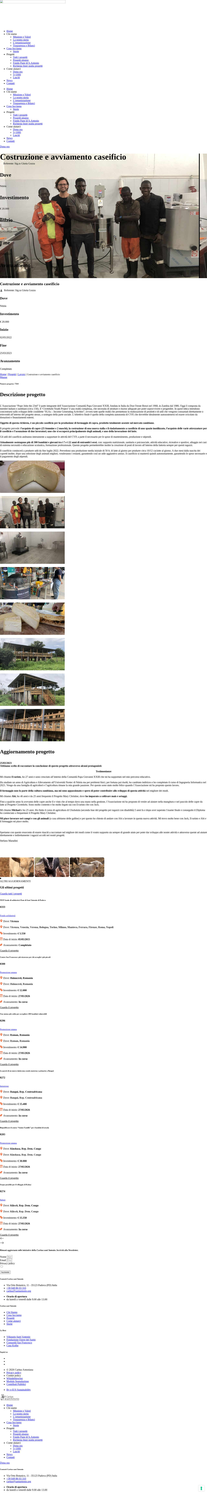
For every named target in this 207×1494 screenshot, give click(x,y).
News (9, 80)
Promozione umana (8, 972)
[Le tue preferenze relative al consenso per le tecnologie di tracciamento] (201, 1488)
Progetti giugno (21, 60)
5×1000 (17, 74)
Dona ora (17, 71)
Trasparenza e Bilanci (24, 45)
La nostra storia (21, 39)
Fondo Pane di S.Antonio (26, 63)
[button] (103, 1238)
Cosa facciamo (14, 48)
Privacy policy (7, 1263)
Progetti (12, 374)
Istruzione (4, 1086)
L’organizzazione (22, 42)
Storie (16, 51)
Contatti (10, 83)
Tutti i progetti (20, 57)
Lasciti (16, 77)
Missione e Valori (22, 36)
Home (9, 31)
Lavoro (21, 374)
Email (3, 1260)
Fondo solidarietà (7, 916)
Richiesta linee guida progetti (28, 66)
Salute (2, 1200)
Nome (3, 1256)
